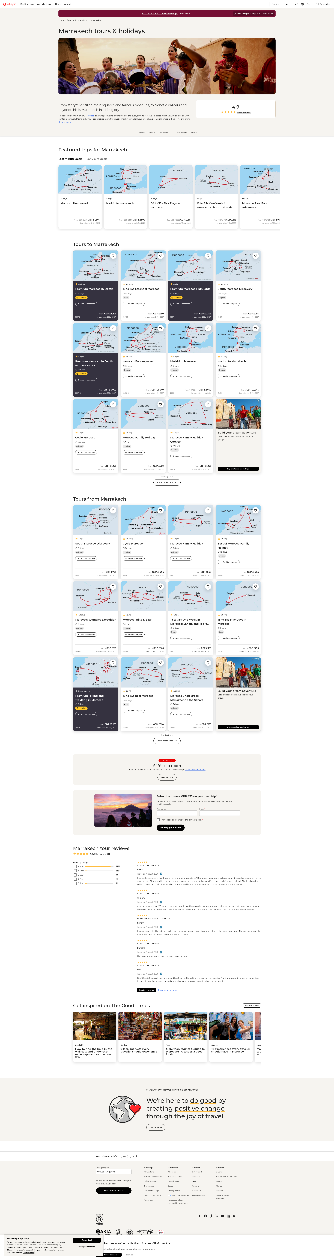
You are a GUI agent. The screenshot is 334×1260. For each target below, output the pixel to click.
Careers (171, 1186)
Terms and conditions (195, 769)
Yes (124, 1156)
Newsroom (196, 1191)
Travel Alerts (149, 1186)
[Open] (108, 854)
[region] (53, 1245)
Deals (58, 4)
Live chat (196, 1176)
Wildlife (219, 1191)
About (67, 4)
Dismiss (129, 1255)
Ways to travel (44, 4)
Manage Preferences (87, 1246)
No (133, 1156)
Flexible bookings (151, 1191)
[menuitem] (9, 4)
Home (61, 20)
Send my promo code (170, 827)
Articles (194, 133)
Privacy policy (174, 1191)
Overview (141, 133)
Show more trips (165, 482)
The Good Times (175, 1176)
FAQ (194, 1181)
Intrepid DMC (174, 1181)
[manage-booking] (302, 4)
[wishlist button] (113, 256)
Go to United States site (108, 1255)
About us (172, 1172)
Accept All (87, 1240)
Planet (219, 1186)
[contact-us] (309, 4)
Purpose (220, 1167)
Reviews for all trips (167, 990)
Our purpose (156, 1127)
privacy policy (195, 820)
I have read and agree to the (182, 820)
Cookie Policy (28, 1252)
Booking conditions (152, 1195)
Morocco (86, 20)
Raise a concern (198, 1195)
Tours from (164, 133)
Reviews (195, 1186)
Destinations (27, 4)
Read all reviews (146, 990)
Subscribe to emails (114, 1190)
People (219, 1181)
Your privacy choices (180, 1195)
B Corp (219, 1172)
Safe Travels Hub (151, 1181)
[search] (277, 4)
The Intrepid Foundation (226, 1176)
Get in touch (197, 1172)
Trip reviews (182, 133)
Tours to (152, 133)
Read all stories (252, 1005)
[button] (113, 255)
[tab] (70, 159)
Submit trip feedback (153, 1176)
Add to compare (87, 304)
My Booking (149, 1172)
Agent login (149, 1200)
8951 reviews (244, 112)
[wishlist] (296, 4)
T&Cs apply (110, 1183)
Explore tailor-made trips (238, 469)
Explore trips (167, 777)
